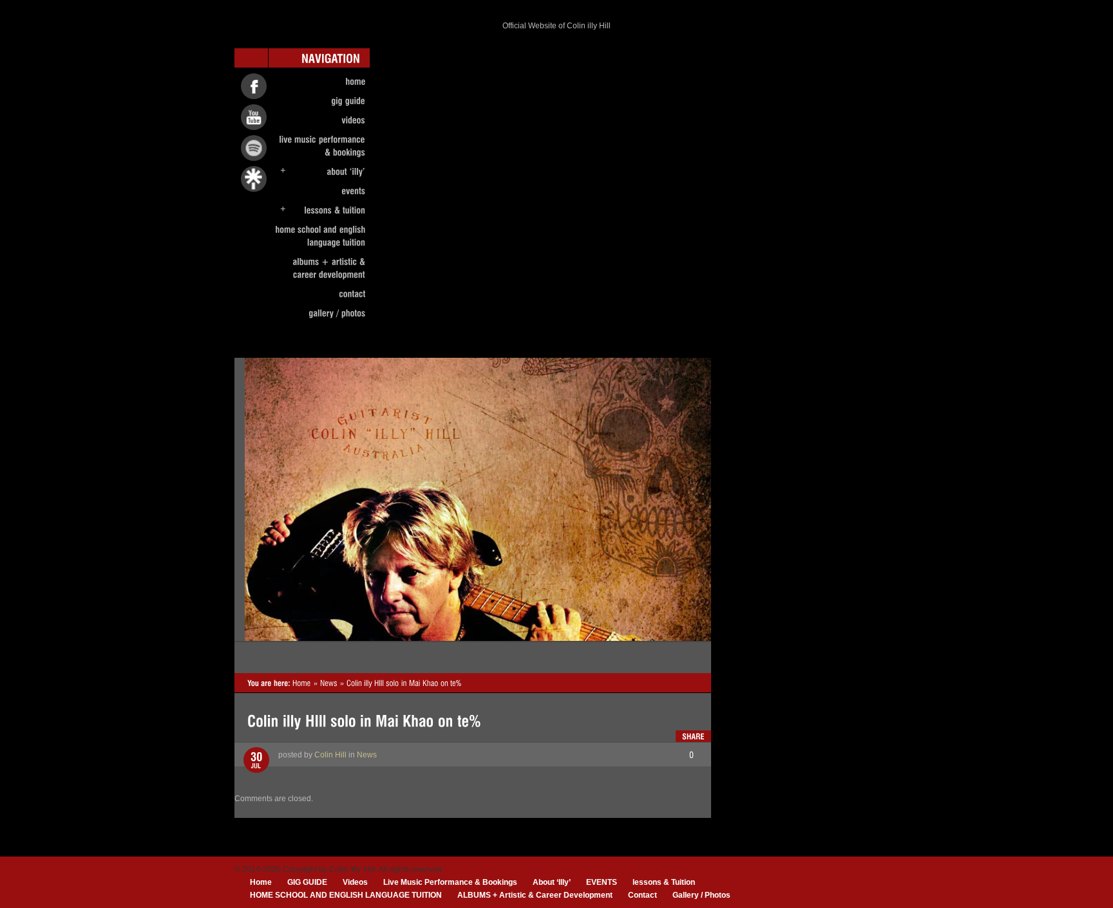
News (367, 754)
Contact (642, 895)
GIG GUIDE (307, 882)
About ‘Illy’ (552, 882)
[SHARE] (693, 736)
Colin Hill (330, 754)
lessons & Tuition (664, 882)
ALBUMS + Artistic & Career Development (535, 895)
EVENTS (601, 882)
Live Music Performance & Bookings (450, 882)
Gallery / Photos (701, 895)
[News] (329, 682)
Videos (355, 882)
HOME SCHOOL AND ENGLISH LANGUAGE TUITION (346, 895)
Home (261, 882)
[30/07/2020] (256, 760)
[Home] (301, 682)
